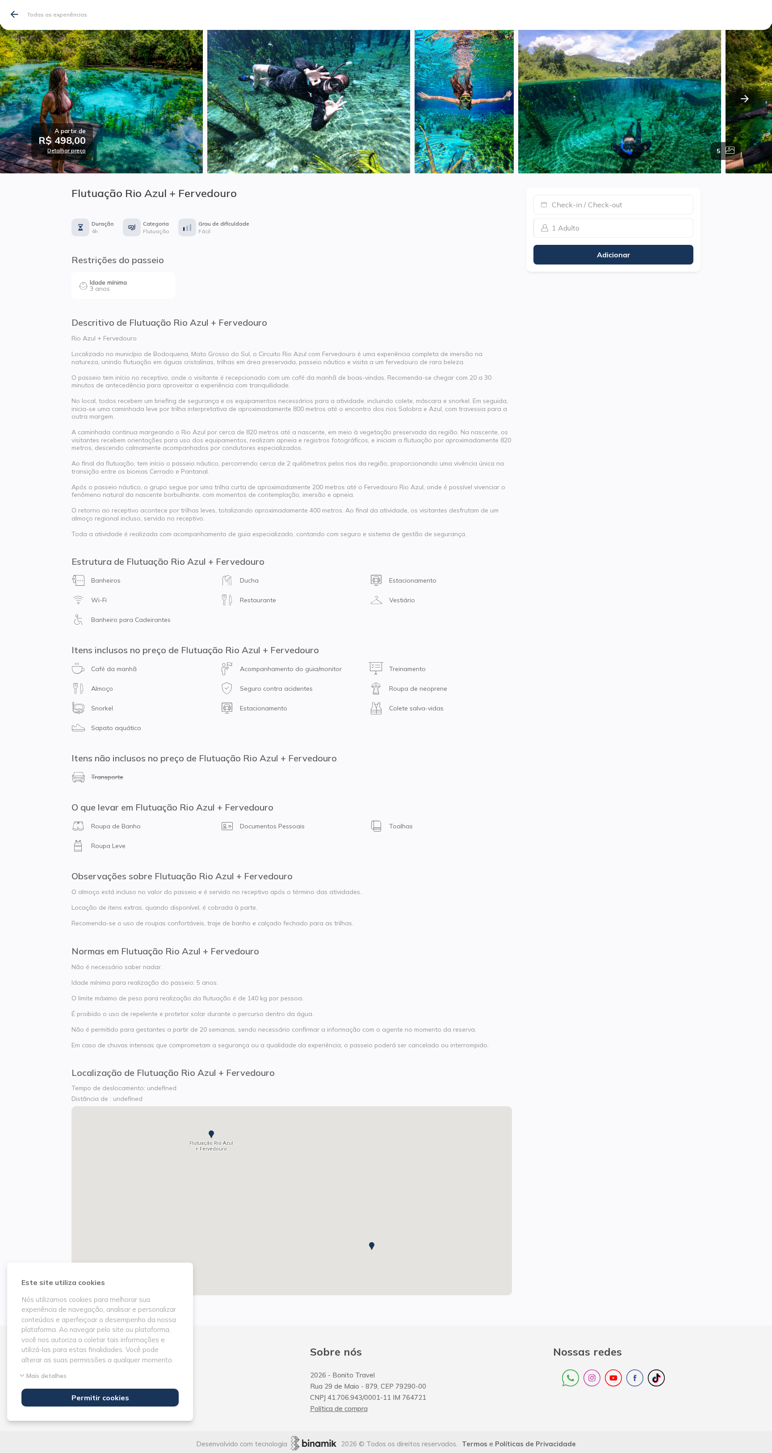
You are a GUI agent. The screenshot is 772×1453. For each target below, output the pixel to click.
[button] (62, 140)
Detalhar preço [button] (66, 150)
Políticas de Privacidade (535, 1444)
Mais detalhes (46, 1376)
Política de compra (339, 1408)
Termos (474, 1444)
